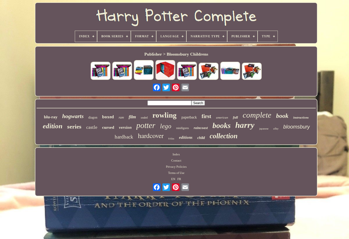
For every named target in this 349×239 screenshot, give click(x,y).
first (206, 116)
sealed (144, 117)
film (132, 116)
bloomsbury (296, 127)
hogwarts (73, 116)
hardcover (151, 135)
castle (91, 127)
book (282, 115)
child (201, 138)
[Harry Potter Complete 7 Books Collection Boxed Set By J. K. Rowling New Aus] (165, 70)
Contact (176, 160)
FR (179, 179)
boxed (108, 116)
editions (186, 137)
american (222, 117)
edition (52, 126)
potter (145, 125)
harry (245, 125)
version (125, 127)
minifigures (182, 128)
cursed (108, 127)
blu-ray (50, 117)
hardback (124, 137)
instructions (301, 117)
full (235, 117)
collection (224, 136)
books (221, 125)
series (74, 126)
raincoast (201, 128)
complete (257, 115)
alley (275, 128)
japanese (264, 128)
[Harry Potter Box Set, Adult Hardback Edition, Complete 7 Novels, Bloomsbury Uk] (122, 71)
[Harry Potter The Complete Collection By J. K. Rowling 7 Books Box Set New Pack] (143, 70)
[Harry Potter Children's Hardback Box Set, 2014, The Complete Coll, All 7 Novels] (251, 71)
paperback (189, 117)
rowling (164, 115)
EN (173, 179)
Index (176, 154)
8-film (171, 138)
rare (121, 117)
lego (165, 126)
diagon (92, 117)
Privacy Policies (176, 166)
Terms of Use (176, 173)
